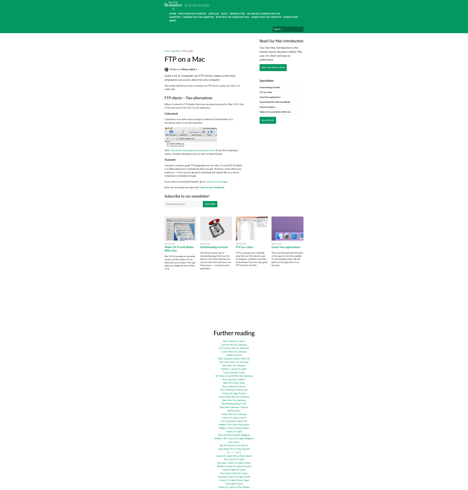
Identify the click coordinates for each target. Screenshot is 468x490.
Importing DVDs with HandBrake (275, 102)
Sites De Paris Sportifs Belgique (234, 435)
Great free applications (270, 97)
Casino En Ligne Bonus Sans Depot (234, 456)
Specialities (175, 51)
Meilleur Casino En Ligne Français (234, 466)
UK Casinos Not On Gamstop (234, 348)
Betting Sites (234, 411)
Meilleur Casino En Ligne (234, 369)
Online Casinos (234, 355)
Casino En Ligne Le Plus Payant (234, 487)
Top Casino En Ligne (234, 459)
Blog (224, 14)
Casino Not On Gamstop (266, 17)
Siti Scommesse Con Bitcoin (234, 445)
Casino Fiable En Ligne (234, 470)
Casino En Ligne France (234, 393)
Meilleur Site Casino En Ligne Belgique (234, 438)
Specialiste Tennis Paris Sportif (234, 449)
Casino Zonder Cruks (234, 372)
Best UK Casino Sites (234, 383)
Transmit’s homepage (216, 182)
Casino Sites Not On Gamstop (234, 397)
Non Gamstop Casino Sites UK (234, 359)
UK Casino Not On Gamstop (234, 362)
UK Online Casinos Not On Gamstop (234, 376)
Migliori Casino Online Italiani (234, 428)
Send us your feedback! (212, 187)
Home (172, 14)
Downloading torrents (270, 87)
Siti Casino (234, 442)
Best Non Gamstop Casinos (234, 407)
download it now (205, 150)
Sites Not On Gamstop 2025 (232, 17)
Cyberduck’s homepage (182, 150)
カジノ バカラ (234, 452)
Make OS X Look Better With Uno (275, 112)
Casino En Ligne (234, 432)
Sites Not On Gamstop (234, 366)
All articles (268, 120)
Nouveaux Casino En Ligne (234, 473)
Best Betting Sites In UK (234, 404)
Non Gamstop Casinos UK (234, 390)
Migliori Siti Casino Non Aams (234, 425)
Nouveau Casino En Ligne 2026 (234, 477)
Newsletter (237, 14)
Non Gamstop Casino (234, 341)
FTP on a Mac (266, 92)
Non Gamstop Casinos (192, 14)
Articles (213, 14)
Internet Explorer (267, 107)
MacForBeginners (187, 5)
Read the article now (273, 68)
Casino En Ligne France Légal (234, 480)
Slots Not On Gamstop (234, 400)
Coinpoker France (234, 484)
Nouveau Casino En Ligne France (234, 463)
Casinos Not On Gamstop (198, 17)
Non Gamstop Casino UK (234, 421)
